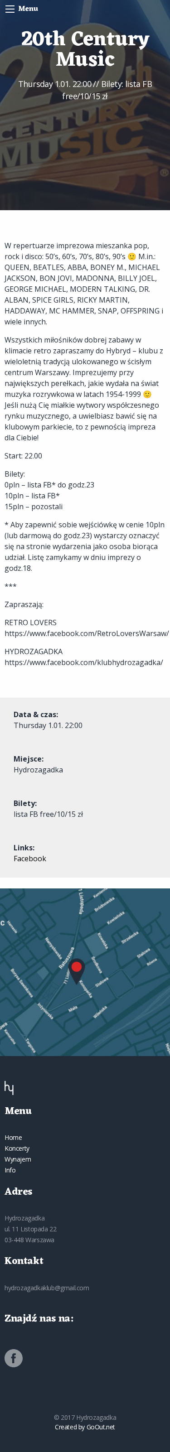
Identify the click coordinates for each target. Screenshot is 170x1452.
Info (10, 1170)
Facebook (30, 858)
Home (13, 1137)
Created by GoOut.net (85, 1427)
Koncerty (17, 1148)
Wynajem (18, 1159)
